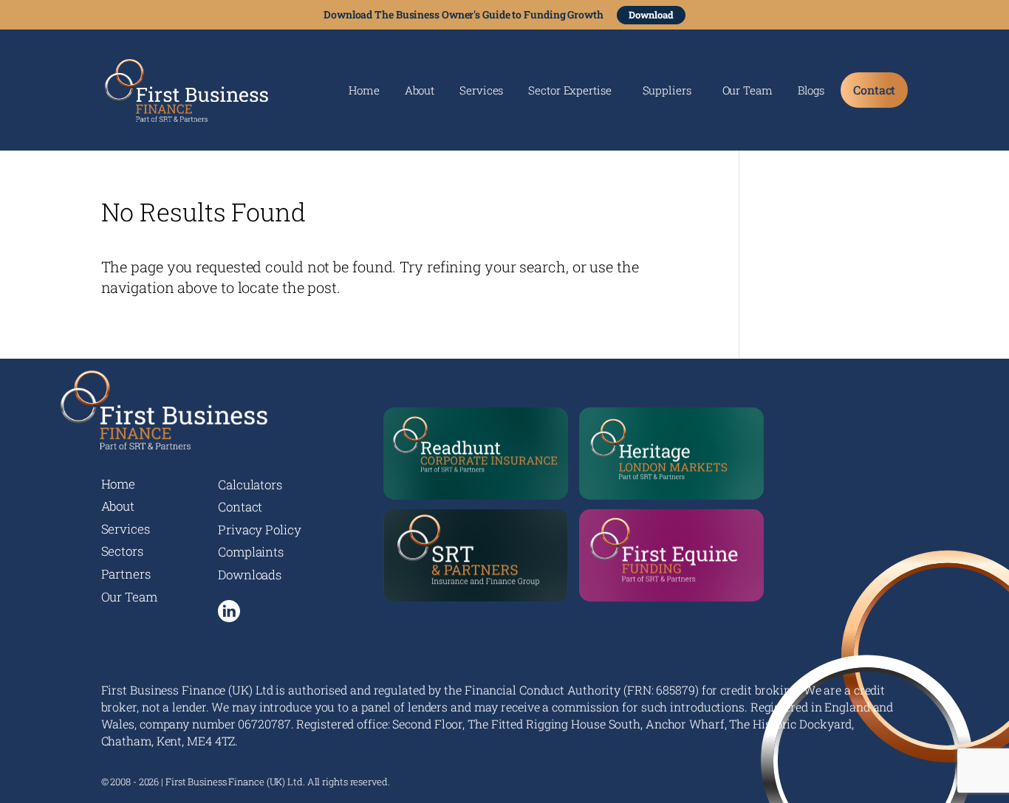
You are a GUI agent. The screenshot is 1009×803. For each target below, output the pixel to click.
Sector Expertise (569, 91)
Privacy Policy (259, 529)
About (420, 91)
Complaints (251, 551)
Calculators (250, 484)
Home (364, 91)
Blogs (811, 91)
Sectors (122, 550)
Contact (874, 89)
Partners (126, 573)
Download (651, 14)
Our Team (747, 91)
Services (481, 91)
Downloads (249, 574)
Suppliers (667, 91)
